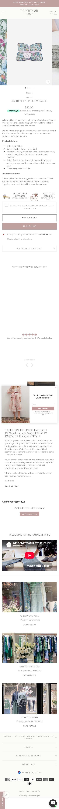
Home (28, 93)
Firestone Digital (34, 796)
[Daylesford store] (29, 648)
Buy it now (29, 226)
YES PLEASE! (43, 408)
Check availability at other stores (19, 239)
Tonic (29, 97)
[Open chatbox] (53, 803)
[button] (27, 365)
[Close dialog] (55, 387)
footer (28, 747)
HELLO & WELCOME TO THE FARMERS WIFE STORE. (29, 737)
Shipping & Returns (29, 248)
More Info (28, 764)
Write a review (29, 514)
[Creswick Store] (29, 597)
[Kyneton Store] (29, 698)
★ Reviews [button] (2, 800)
